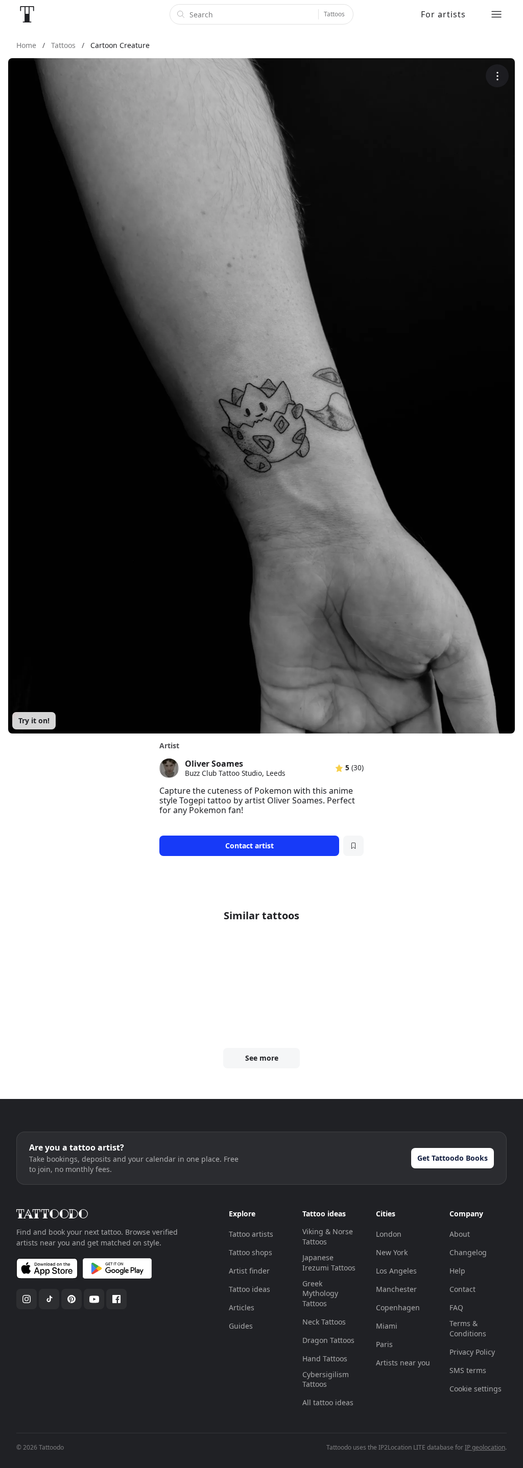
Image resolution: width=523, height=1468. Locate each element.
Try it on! (34, 720)
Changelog (468, 1252)
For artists (443, 14)
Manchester (396, 1289)
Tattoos (334, 14)
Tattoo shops (250, 1252)
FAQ (456, 1307)
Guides (241, 1326)
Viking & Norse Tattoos (327, 1236)
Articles (241, 1307)
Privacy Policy (472, 1352)
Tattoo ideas (249, 1289)
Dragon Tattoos (328, 1340)
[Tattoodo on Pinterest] (71, 1299)
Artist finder (249, 1271)
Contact (462, 1289)
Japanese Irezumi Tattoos (328, 1263)
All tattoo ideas (327, 1402)
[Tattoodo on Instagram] (26, 1299)
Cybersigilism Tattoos (325, 1379)
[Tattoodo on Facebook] (116, 1299)
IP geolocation (485, 1447)
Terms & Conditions (467, 1328)
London (388, 1234)
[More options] (497, 75)
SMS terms (467, 1370)
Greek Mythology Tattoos (320, 1293)
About (459, 1234)
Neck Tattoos (324, 1322)
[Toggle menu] (496, 14)
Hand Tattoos (324, 1358)
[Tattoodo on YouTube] (94, 1299)
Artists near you (403, 1362)
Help (457, 1271)
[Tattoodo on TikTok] (49, 1299)
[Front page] (27, 14)
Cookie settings (475, 1388)
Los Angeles (396, 1271)
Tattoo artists (251, 1234)
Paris (384, 1344)
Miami (386, 1326)
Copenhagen (398, 1307)
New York (392, 1252)
